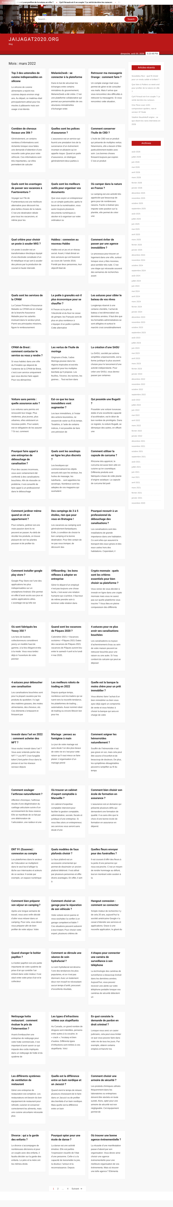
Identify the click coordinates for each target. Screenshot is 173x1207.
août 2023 (136, 338)
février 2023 (137, 369)
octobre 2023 (137, 327)
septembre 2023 (139, 332)
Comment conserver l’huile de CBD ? (103, 131)
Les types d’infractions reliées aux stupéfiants (65, 1018)
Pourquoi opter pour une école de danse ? (65, 1138)
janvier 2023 (137, 374)
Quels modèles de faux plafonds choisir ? (65, 851)
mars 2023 (136, 363)
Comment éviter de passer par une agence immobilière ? (104, 244)
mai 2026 (136, 167)
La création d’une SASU (105, 347)
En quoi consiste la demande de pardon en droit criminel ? (105, 1020)
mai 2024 (136, 291)
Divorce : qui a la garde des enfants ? (25, 1138)
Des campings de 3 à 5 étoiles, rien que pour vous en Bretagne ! (64, 515)
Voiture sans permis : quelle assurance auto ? (25, 401)
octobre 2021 (137, 451)
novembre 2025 (138, 198)
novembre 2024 (138, 260)
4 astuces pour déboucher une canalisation (26, 684)
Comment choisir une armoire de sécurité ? (104, 1078)
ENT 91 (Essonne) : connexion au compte (24, 851)
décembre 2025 (138, 193)
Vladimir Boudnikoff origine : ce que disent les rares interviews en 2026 (146, 120)
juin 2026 (135, 162)
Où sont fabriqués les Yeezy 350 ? (24, 629)
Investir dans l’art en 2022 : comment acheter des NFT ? (27, 738)
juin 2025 (135, 224)
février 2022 (137, 431)
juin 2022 (135, 410)
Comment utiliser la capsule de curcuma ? (104, 453)
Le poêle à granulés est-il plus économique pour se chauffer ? (66, 299)
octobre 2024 (137, 265)
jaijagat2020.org (34, 39)
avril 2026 (136, 172)
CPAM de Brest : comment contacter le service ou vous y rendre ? (27, 351)
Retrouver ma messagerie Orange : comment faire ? (106, 75)
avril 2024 (136, 296)
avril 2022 (136, 420)
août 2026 (136, 152)
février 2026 (137, 183)
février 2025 (137, 245)
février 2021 (137, 493)
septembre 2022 (139, 394)
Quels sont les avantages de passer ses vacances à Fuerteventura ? (26, 188)
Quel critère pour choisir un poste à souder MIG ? (26, 242)
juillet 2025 (136, 219)
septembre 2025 (139, 208)
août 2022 (136, 400)
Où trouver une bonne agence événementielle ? (106, 1138)
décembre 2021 (138, 441)
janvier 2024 (137, 312)
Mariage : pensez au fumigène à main (63, 736)
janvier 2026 (137, 188)
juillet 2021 (136, 467)
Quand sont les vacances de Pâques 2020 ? (66, 629)
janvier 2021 (137, 498)
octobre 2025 (137, 203)
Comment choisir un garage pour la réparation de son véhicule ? (66, 905)
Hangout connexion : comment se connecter (105, 903)
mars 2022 (136, 425)
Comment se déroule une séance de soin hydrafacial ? (66, 957)
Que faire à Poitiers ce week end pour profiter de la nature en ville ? (145, 88)
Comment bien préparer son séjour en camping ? (25, 903)
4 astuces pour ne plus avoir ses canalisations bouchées (104, 631)
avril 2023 (136, 358)
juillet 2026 (136, 157)
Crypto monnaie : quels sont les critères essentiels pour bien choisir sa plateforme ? (105, 577)
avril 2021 (136, 482)
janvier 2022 (137, 436)
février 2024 (137, 307)
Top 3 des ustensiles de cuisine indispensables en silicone (26, 77)
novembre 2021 (138, 446)
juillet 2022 (136, 405)
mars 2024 (136, 301)
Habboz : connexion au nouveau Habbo (65, 242)
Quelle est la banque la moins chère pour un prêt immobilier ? (106, 686)
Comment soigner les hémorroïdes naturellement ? (104, 738)
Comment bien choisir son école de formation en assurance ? (106, 794)
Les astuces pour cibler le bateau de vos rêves (106, 297)
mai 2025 (136, 229)
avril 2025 (136, 234)
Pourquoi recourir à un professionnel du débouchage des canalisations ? (104, 517)
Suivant (75, 1189)
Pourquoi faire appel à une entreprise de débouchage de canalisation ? (24, 457)
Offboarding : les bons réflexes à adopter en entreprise (64, 575)
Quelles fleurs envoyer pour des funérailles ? (104, 851)
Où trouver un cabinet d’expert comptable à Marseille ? (64, 794)
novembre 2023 (138, 322)
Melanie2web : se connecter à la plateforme (66, 75)
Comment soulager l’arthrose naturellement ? (26, 792)
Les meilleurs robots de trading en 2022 (65, 684)
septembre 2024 (139, 270)
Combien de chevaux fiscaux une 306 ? (23, 131)
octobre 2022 (137, 389)
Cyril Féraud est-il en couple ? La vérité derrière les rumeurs (64, 2)
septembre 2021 (139, 457)
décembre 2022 (138, 379)
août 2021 (136, 462)
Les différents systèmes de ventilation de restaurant (25, 1080)
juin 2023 (135, 348)
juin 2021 (135, 472)
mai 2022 (136, 415)
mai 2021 (136, 477)
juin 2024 (135, 286)
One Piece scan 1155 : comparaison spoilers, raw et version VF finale (144, 108)
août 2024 (136, 276)
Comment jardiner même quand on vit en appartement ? (26, 515)
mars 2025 (136, 239)
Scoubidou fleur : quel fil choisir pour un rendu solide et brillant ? (145, 78)
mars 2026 (136, 177)
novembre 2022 (138, 384)
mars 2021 (136, 488)
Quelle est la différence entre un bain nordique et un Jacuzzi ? (66, 1080)
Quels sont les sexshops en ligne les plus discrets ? (66, 455)
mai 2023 (136, 353)
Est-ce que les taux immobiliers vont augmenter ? (62, 403)
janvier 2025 (137, 250)
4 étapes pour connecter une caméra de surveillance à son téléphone (105, 959)
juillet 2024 (136, 281)
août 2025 (136, 214)
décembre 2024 (138, 255)
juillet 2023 (136, 343)
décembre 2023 (138, 317)
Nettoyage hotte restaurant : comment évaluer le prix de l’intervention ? (24, 1022)
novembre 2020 (138, 503)
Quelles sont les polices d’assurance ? (65, 131)
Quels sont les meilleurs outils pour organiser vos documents (66, 188)
